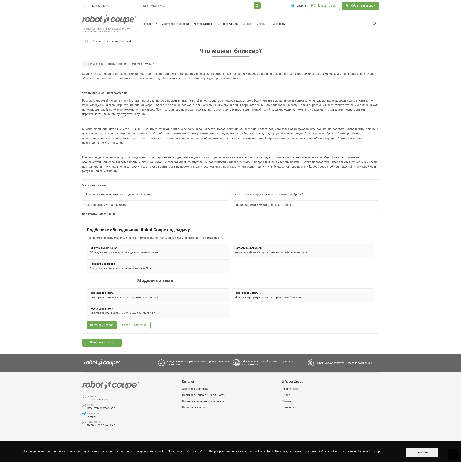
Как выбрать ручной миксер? (105, 204)
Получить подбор (101, 325)
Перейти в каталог (134, 325)
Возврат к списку (102, 342)
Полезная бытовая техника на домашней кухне (118, 194)
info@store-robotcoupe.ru (101, 408)
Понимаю (422, 452)
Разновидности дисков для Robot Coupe (262, 204)
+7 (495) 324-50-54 (98, 399)
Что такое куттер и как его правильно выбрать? (268, 194)
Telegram (92, 416)
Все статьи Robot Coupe (99, 214)
